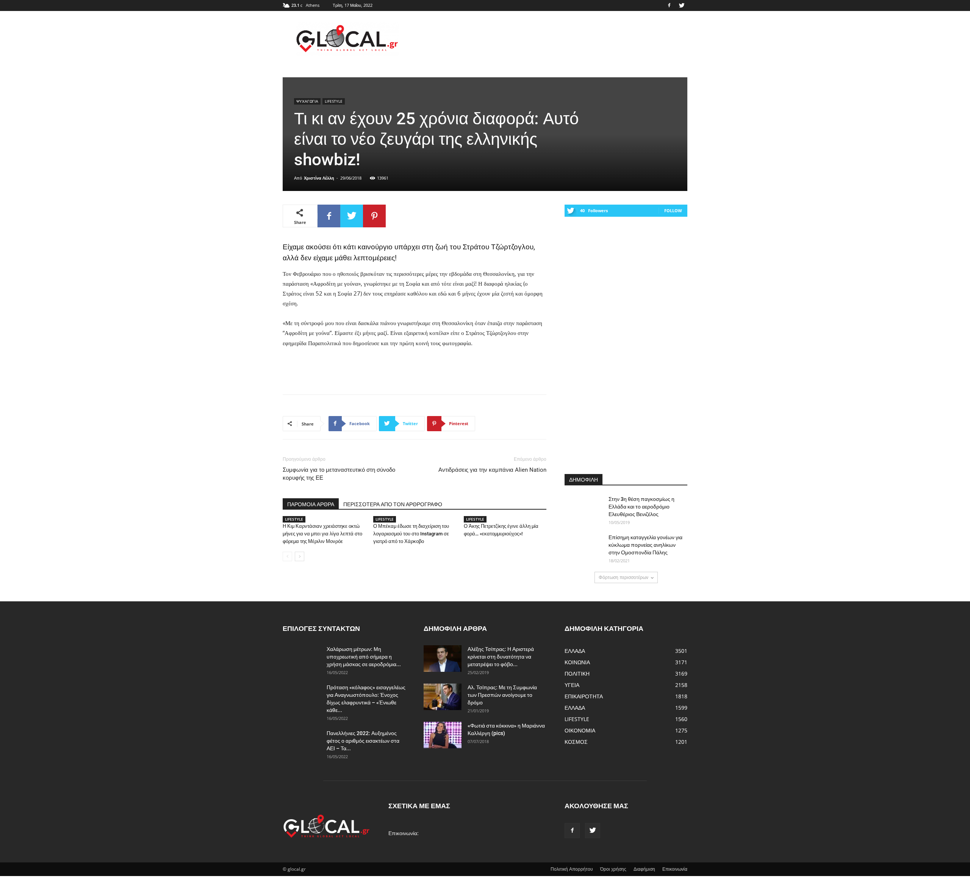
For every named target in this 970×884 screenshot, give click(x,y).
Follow (673, 210)
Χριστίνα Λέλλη (319, 178)
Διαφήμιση (644, 869)
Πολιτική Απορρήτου (572, 869)
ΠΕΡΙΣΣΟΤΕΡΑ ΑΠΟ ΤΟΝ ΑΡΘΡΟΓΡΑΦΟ (392, 504)
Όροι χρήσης (613, 869)
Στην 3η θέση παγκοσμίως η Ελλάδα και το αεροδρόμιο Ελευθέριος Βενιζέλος (641, 506)
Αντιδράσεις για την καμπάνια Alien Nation (492, 469)
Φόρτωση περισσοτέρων (623, 577)
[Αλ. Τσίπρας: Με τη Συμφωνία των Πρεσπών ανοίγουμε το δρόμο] (443, 697)
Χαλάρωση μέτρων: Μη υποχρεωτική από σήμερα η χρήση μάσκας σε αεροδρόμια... (364, 656)
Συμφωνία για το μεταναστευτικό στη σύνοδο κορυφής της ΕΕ (339, 473)
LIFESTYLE (334, 101)
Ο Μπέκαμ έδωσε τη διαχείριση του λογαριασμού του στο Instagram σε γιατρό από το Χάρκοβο (411, 533)
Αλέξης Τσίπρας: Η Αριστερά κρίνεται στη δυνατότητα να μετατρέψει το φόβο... (501, 656)
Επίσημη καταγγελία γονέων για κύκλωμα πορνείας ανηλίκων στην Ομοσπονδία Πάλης (645, 544)
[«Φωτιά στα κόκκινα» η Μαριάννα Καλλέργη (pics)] (443, 735)
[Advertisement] (549, 39)
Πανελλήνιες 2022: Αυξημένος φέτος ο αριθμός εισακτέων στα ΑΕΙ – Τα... (363, 740)
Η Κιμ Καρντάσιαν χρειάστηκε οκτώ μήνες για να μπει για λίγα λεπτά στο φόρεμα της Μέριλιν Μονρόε (322, 533)
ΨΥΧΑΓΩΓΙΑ (307, 101)
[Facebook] (669, 5)
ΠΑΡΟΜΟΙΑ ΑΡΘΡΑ (310, 504)
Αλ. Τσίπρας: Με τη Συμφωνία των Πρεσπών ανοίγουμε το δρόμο (502, 695)
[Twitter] (681, 5)
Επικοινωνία (674, 869)
